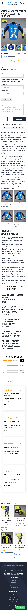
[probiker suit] (7, 511)
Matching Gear (4, 97)
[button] (4, 47)
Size (2, 73)
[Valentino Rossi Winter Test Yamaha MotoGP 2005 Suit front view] (20, 538)
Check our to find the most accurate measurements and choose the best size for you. (12, 80)
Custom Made (13, 597)
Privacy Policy (13, 585)
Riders (12, 8)
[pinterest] (18, 570)
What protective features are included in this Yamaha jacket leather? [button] (12, 310)
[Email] (19, 128)
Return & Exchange (13, 601)
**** (9, 80)
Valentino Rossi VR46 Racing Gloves (20, 520)
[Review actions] (23, 390)
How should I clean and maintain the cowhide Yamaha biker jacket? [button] (11, 333)
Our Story (13, 580)
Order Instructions (5, 103)
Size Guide (13, 594)
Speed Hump (4, 84)
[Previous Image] (2, 31)
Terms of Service (13, 587)
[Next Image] (24, 31)
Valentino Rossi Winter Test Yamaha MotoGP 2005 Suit (20, 547)
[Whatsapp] (22, 128)
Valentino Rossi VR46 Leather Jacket (6, 547)
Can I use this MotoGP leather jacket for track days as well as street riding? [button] (11, 344)
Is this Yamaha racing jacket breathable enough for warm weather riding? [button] (10, 322)
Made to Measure (13, 596)
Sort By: (16, 385)
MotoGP (7, 8)
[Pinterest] (10, 128)
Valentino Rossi (20, 8)
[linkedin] (8, 570)
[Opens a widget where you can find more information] (20, 607)
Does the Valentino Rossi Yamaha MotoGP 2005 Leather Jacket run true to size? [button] (12, 298)
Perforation (4, 91)
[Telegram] (16, 128)
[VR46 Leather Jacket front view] (7, 538)
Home (2, 8)
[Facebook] (4, 128)
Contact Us (13, 582)
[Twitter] (7, 128)
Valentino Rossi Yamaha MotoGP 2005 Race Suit (7, 521)
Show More (8, 401)
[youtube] (12, 570)
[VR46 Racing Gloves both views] (20, 511)
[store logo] (12, 3)
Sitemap (13, 584)
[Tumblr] (13, 128)
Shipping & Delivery (13, 599)
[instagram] (15, 570)
